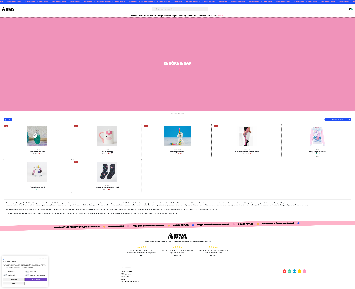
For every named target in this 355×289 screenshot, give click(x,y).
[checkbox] (5, 272)
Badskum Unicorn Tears (37, 152)
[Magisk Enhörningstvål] (37, 172)
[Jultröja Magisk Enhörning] (317, 136)
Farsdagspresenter (126, 271)
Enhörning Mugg (107, 152)
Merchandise (125, 276)
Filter (9, 119)
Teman (175, 113)
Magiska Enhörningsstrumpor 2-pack (107, 187)
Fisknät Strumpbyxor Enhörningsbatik (247, 152)
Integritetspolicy (42, 258)
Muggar (123, 279)
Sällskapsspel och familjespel (130, 281)
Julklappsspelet (126, 274)
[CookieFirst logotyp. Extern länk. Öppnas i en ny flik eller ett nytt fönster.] (4, 260)
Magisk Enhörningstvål (37, 187)
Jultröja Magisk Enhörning (317, 152)
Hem (172, 113)
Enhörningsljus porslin (177, 152)
